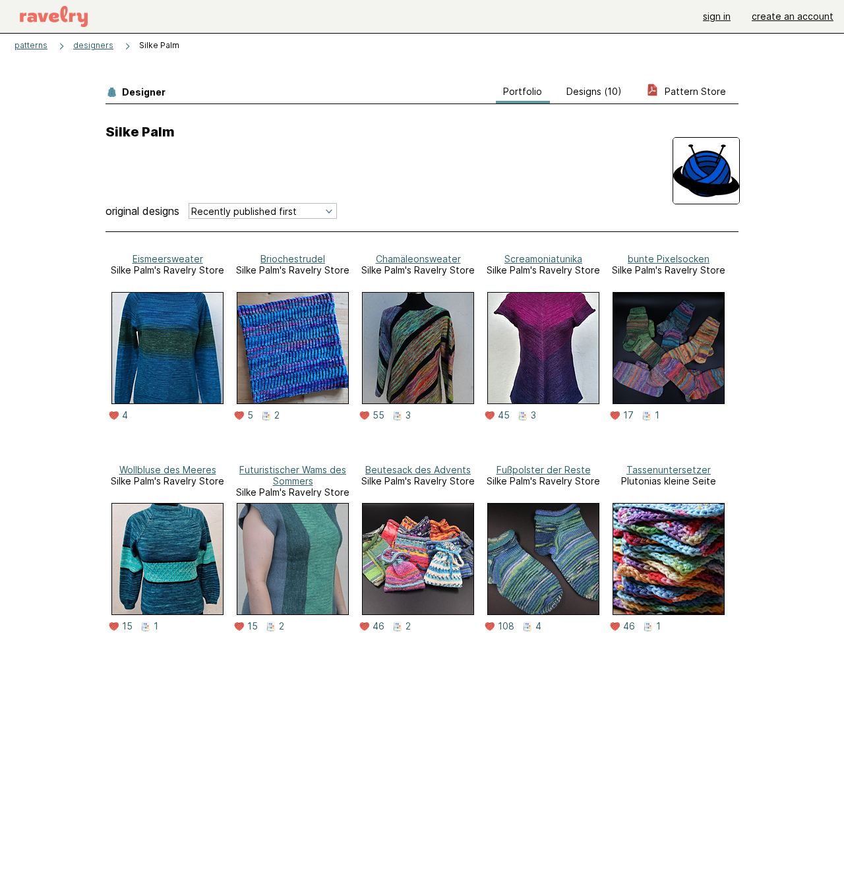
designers (93, 45)
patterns (31, 45)
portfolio (522, 91)
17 (628, 415)
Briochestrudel (292, 258)
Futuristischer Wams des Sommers (292, 475)
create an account (792, 16)
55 (378, 415)
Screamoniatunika (543, 258)
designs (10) (594, 91)
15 (127, 626)
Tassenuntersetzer (668, 469)
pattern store (694, 91)
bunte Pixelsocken (668, 258)
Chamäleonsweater (418, 258)
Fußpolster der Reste (544, 469)
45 (504, 415)
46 (378, 626)
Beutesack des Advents (418, 469)
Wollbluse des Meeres (167, 469)
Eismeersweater (168, 258)
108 (506, 626)
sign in (717, 16)
